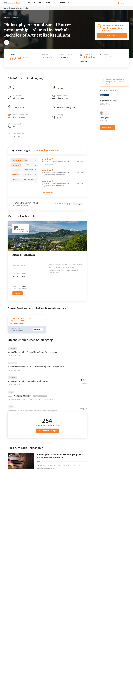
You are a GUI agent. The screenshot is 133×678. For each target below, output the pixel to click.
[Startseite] (12, 3)
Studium (71, 3)
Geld (41, 3)
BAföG (62, 3)
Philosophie (11, 8)
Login (123, 3)
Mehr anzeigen (48, 192)
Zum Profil (18, 293)
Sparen (48, 3)
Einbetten (83, 61)
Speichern (6, 42)
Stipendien (32, 3)
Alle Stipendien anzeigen (47, 431)
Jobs (55, 3)
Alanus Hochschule (23, 254)
